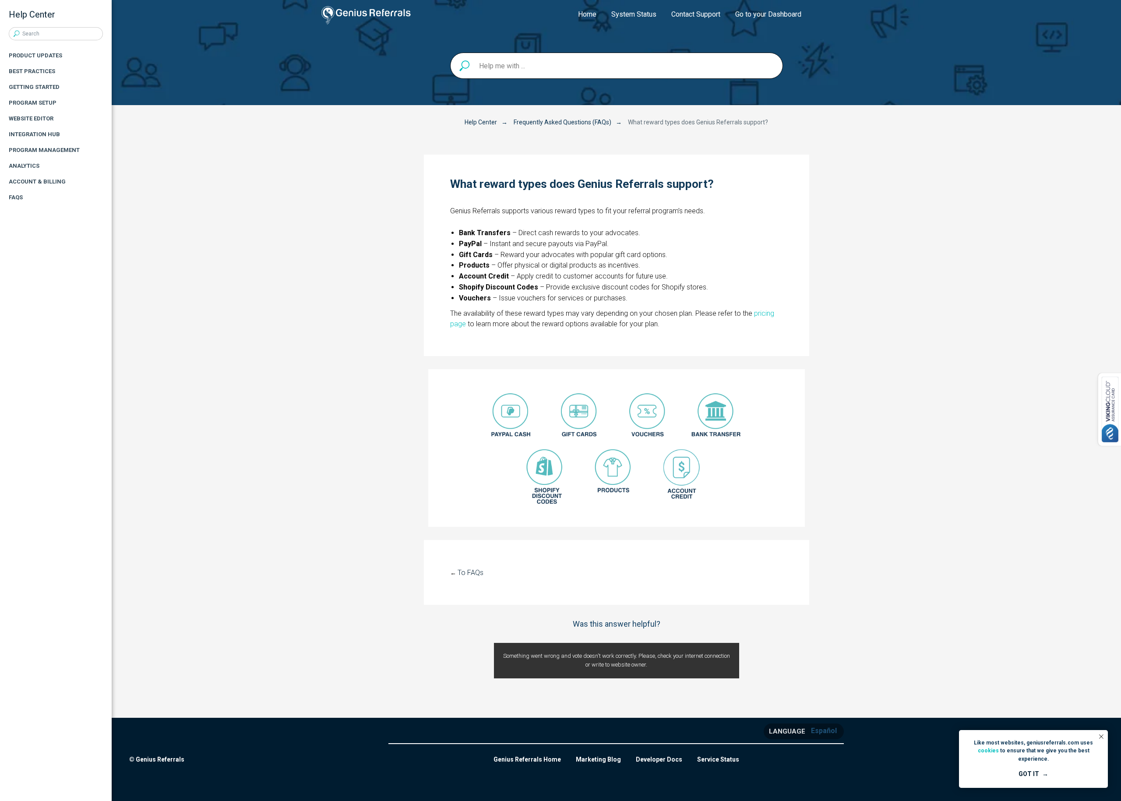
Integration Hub (34, 134)
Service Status (718, 759)
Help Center (481, 122)
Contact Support (695, 14)
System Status (633, 14)
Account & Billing (37, 181)
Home (587, 14)
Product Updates (35, 55)
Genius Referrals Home (527, 759)
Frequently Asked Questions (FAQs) (562, 122)
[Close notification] (1101, 736)
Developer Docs (659, 759)
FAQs (16, 197)
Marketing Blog (598, 759)
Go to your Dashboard (768, 14)
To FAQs (470, 572)
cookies (988, 751)
